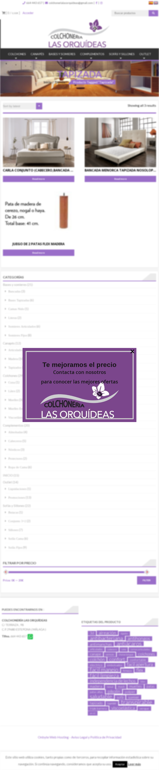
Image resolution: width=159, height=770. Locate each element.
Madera (13, 358)
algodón (124, 633)
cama (124, 649)
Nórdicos (14, 449)
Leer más (134, 764)
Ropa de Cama (17, 467)
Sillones (13, 529)
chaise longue (126, 654)
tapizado (96, 703)
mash (121, 686)
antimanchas (101, 644)
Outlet (145, 54)
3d (92, 633)
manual (110, 686)
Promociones (16, 497)
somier (133, 697)
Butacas (13, 512)
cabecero (112, 649)
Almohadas (15, 432)
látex (142, 681)
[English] (156, 3)
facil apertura (140, 664)
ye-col (92, 713)
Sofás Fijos (15, 547)
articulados (96, 649)
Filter (147, 580)
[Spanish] (151, 3)
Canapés (37, 54)
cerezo (110, 654)
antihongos (139, 638)
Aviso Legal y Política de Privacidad (96, 737)
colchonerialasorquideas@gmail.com (70, 3)
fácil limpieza (104, 675)
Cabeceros (15, 440)
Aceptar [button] (120, 764)
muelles (135, 686)
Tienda (59, 82)
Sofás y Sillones (122, 54)
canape (95, 654)
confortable (138, 660)
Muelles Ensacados (20, 408)
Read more (38, 178)
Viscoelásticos (17, 417)
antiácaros (129, 643)
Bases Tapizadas (18, 300)
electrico (96, 665)
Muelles (13, 399)
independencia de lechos (113, 681)
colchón (97, 659)
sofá (120, 697)
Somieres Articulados (22, 326)
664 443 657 (34, 3)
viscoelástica (123, 708)
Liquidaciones (17, 488)
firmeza (127, 670)
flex (139, 670)
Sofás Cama (16, 538)
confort (117, 659)
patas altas (96, 692)
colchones (146, 654)
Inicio (48, 82)
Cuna (11, 382)
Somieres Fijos (17, 335)
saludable (101, 696)
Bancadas (14, 291)
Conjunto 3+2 (17, 521)
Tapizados (14, 367)
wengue (144, 708)
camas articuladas (140, 649)
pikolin (114, 691)
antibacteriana (106, 638)
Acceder (28, 13)
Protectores (15, 458)
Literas (12, 317)
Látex (12, 391)
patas (151, 686)
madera (96, 686)
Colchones (17, 54)
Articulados (15, 349)
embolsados (114, 665)
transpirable (136, 702)
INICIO (8, 475)
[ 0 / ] (12, 13)
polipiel (130, 692)
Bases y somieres (62, 54)
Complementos (92, 54)
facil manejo (104, 669)
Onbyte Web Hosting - (54, 737)
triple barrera (98, 708)
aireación (107, 632)
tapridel (111, 703)
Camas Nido (16, 308)
